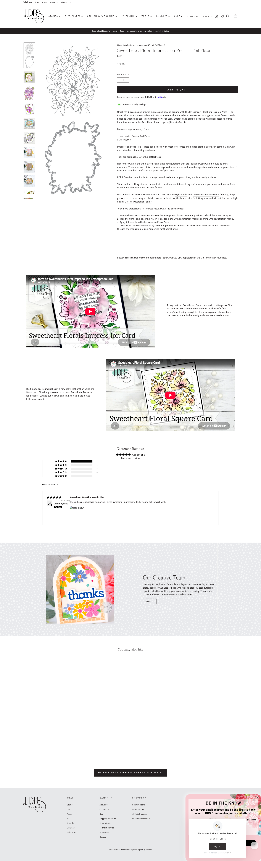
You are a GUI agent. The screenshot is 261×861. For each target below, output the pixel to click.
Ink (68, 818)
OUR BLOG (149, 601)
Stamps (53, 16)
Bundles (162, 16)
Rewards (193, 16)
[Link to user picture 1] (77, 513)
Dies (69, 809)
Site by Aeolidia (146, 849)
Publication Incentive (141, 818)
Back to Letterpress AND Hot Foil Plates (132, 772)
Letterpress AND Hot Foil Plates (149, 45)
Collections (129, 45)
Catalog (103, 837)
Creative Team (138, 804)
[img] (54, 497)
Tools (146, 16)
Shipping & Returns (108, 818)
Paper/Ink (128, 16)
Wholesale (27, 2)
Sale (177, 16)
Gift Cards (71, 832)
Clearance (71, 827)
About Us (54, 2)
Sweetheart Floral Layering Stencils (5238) (163, 122)
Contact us (104, 809)
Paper (69, 814)
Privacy (136, 849)
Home (119, 45)
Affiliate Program (139, 814)
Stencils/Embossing (101, 16)
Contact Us (66, 2)
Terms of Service (107, 827)
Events (208, 16)
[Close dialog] (257, 798)
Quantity (124, 74)
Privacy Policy (105, 823)
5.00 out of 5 (138, 454)
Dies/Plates (73, 16)
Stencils (70, 823)
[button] (61, 461)
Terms (129, 849)
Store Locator (41, 2)
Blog (101, 814)
